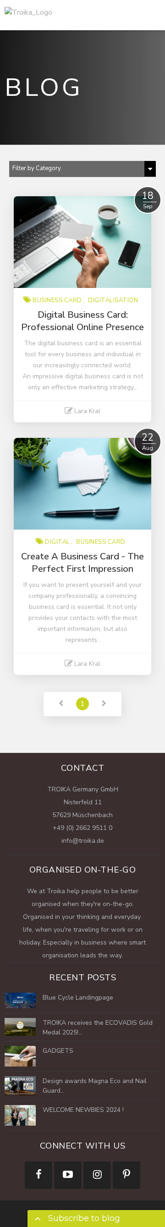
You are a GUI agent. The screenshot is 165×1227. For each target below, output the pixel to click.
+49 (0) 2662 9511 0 (82, 828)
